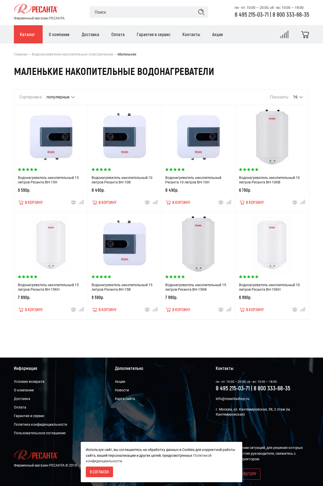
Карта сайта (125, 399)
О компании (24, 390)
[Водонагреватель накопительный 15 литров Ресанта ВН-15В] (124, 242)
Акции (120, 382)
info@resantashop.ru (232, 399)
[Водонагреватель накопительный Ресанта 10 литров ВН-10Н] (198, 135)
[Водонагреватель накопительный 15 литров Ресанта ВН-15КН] (51, 242)
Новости (122, 390)
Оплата (20, 407)
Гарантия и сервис (29, 416)
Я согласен (99, 471)
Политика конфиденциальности (40, 424)
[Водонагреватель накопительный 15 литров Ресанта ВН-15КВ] (198, 242)
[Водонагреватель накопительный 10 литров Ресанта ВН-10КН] (272, 242)
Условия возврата (29, 382)
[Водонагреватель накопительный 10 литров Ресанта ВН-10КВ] (272, 135)
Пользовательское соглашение (40, 433)
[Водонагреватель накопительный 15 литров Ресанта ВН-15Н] (51, 135)
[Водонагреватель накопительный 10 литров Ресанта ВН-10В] (124, 135)
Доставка (22, 399)
